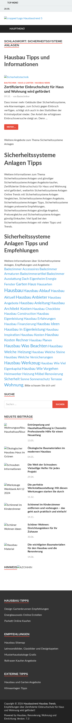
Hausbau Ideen (48, 324)
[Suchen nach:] (36, 404)
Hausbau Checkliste (46, 309)
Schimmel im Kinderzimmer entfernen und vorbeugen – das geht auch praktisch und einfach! (47, 508)
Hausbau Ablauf (36, 291)
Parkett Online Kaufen (17, 621)
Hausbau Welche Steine (48, 352)
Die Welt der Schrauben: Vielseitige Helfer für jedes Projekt (44, 468)
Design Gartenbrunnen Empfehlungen (26, 609)
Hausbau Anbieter (31, 297)
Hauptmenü (17, 29)
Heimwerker (13, 374)
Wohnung (13, 385)
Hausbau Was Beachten (26, 346)
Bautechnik (10, 83)
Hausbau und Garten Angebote (22, 682)
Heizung (28, 374)
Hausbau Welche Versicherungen (28, 357)
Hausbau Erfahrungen (40, 318)
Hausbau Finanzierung (20, 324)
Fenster (9, 284)
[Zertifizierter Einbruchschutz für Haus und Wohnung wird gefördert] (36, 77)
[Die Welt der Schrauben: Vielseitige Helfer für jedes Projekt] (14, 465)
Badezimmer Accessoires (21, 269)
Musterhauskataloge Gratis (20, 654)
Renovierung (54, 374)
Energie (51, 279)
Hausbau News (42, 83)
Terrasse (56, 379)
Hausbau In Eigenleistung (24, 329)
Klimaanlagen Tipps (15, 688)
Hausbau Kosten (32, 335)
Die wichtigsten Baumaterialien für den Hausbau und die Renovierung (46, 548)
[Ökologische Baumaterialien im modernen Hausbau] (14, 448)
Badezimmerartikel (33, 274)
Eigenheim (37, 279)
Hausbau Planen (40, 340)
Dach (25, 279)
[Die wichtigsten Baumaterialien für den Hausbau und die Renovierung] (14, 545)
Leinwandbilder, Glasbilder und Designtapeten (31, 648)
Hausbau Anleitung (34, 303)
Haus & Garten (25, 83)
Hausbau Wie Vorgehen (40, 369)
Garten (21, 284)
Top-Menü (12, 3)
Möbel (39, 374)
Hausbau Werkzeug (22, 363)
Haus (32, 284)
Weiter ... (11, 127)
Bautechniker (23, 97)
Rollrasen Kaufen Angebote (20, 660)
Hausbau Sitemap (14, 642)
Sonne (24, 379)
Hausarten (44, 284)
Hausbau (13, 290)
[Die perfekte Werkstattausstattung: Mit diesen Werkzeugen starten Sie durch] (14, 485)
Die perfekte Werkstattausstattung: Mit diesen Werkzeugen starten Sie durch (47, 488)
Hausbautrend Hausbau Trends (40, 704)
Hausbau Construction (20, 313)
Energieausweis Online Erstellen (23, 615)
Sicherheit (12, 379)
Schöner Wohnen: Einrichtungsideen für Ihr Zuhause (42, 528)
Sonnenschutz (40, 379)
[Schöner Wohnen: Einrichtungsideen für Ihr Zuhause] (14, 525)
